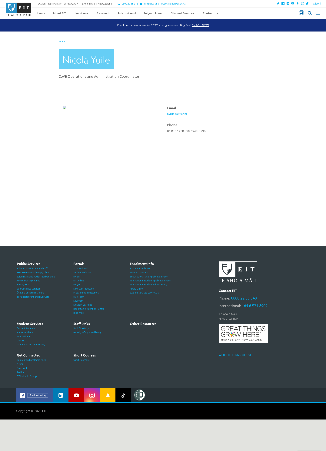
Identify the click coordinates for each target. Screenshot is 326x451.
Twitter (20, 372)
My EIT (76, 276)
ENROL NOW (200, 25)
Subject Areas (153, 13)
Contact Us (210, 13)
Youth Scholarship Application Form (149, 276)
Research (103, 13)
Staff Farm (78, 296)
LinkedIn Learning (82, 304)
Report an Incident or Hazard (89, 308)
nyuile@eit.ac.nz (177, 114)
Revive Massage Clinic (28, 280)
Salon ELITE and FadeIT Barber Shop (36, 276)
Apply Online (137, 288)
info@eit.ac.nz (151, 3)
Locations (81, 13)
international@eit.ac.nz (173, 3)
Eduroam (78, 300)
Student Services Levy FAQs (144, 292)
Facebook (22, 368)
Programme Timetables (86, 292)
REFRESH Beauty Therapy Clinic (33, 272)
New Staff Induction (83, 288)
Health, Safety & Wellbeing (87, 332)
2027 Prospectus (139, 272)
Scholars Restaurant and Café (32, 268)
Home (41, 13)
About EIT (59, 13)
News (20, 364)
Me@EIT (77, 284)
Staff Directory (81, 328)
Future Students (25, 332)
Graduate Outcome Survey (31, 344)
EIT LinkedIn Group (27, 376)
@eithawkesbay (37, 395)
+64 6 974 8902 (255, 305)
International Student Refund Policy (148, 284)
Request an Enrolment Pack (31, 360)
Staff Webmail (80, 268)
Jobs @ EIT (78, 312)
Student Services (182, 13)
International (127, 13)
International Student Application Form (150, 280)
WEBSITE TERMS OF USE (235, 355)
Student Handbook (140, 268)
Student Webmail (82, 272)
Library (20, 340)
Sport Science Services (28, 288)
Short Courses (80, 360)
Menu (318, 13)
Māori (317, 3)
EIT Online (78, 280)
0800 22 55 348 (130, 3)
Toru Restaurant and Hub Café (33, 296)
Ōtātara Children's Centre (30, 292)
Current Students (26, 328)
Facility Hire (23, 284)
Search (310, 13)
